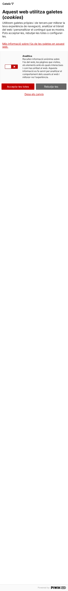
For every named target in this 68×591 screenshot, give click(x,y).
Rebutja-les (51, 86)
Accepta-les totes (18, 86)
